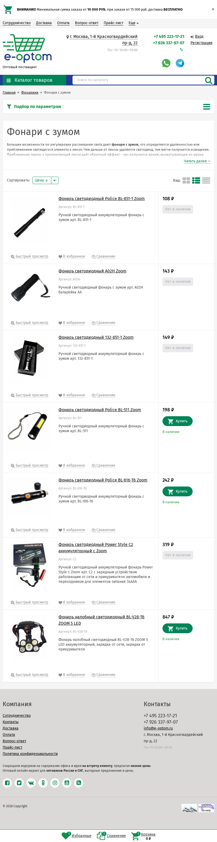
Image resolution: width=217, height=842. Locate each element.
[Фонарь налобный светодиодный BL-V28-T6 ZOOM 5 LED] (29, 639)
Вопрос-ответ (86, 23)
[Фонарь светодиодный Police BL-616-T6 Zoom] (29, 498)
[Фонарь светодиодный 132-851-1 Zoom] (29, 359)
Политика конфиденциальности (30, 754)
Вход (199, 36)
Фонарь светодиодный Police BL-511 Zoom (99, 409)
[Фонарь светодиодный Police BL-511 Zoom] (29, 430)
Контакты (11, 722)
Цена (40, 180)
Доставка (44, 23)
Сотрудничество (17, 23)
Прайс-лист (113, 23)
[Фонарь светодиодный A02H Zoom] (29, 290)
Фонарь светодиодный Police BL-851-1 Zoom (101, 198)
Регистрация (202, 43)
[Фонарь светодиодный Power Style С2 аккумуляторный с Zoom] (29, 566)
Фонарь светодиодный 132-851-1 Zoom (96, 337)
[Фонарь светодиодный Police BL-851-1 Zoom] (29, 220)
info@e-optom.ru (158, 728)
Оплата (63, 23)
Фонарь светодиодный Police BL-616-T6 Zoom (102, 480)
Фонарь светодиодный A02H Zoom (92, 271)
